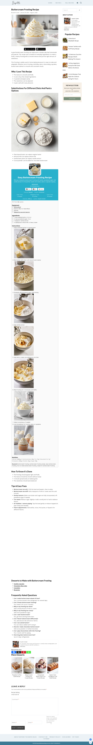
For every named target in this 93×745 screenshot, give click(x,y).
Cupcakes (17, 588)
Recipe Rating (15, 692)
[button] (32, 184)
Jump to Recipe (30, 49)
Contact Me (43, 737)
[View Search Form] (81, 3)
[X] (18, 652)
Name (14, 722)
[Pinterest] (77, 3)
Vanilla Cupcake (19, 584)
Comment (15, 699)
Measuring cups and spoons (22, 212)
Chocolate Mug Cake (20, 586)
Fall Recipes (69, 2)
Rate (41, 189)
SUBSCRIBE (72, 98)
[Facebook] (13, 652)
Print (29, 189)
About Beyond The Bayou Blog (25, 737)
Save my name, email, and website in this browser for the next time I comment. (51, 719)
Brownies (17, 590)
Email (30, 722)
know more (22, 646)
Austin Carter (16, 12)
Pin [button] (35, 189)
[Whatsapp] (28, 652)
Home (50, 2)
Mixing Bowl (17, 207)
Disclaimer (66, 737)
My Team (76, 737)
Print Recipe (41, 49)
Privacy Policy (55, 737)
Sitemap (46, 738)
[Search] (79, 10)
